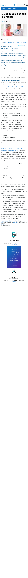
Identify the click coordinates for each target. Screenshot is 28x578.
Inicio (2, 42)
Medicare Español (8, 42)
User (27, 5)
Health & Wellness (6, 8)
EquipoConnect (9, 21)
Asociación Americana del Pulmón (16, 87)
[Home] (9, 5)
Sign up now (14, 244)
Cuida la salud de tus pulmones (20, 42)
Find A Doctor (14, 281)
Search (24, 5)
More (14, 8)
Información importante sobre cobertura (6, 224)
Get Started (14, 265)
